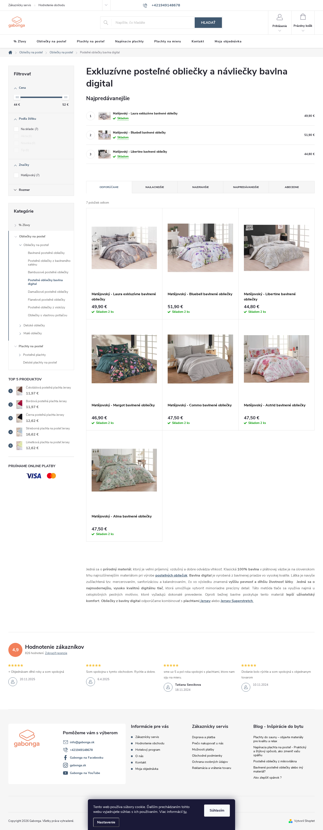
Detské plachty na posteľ (40, 362)
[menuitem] (19, 41)
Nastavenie (106, 822)
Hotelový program (147, 750)
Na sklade (29, 129)
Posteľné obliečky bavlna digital (45, 282)
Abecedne (292, 187)
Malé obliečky (33, 333)
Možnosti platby (203, 749)
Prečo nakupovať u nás (207, 743)
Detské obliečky (34, 325)
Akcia (26, 136)
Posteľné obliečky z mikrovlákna (275, 761)
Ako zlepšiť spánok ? (267, 778)
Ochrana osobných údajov (210, 762)
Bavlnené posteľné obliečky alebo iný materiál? (278, 769)
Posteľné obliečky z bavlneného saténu (49, 263)
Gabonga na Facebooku (86, 758)
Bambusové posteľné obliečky (48, 272)
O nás (139, 756)
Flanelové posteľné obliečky (46, 300)
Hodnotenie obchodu (51, 5)
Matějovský (30, 175)
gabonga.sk (78, 765)
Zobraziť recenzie (56, 653)
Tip (24, 150)
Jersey (205, 601)
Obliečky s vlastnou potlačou (47, 315)
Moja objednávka (146, 769)
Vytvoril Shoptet (304, 821)
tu (185, 811)
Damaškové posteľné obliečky (48, 292)
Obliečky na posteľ (32, 236)
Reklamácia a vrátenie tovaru (211, 768)
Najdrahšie (200, 187)
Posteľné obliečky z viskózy (46, 307)
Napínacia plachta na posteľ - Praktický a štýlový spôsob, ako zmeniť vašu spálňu (279, 751)
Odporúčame (109, 187)
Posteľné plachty (34, 355)
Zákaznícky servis (19, 5)
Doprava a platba (203, 737)
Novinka (27, 143)
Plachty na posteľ (31, 346)
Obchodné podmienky (207, 756)
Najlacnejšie (154, 187)
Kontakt (140, 762)
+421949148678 (81, 750)
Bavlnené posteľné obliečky (46, 253)
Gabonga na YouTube (85, 773)
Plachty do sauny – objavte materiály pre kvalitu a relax (278, 739)
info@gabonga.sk (82, 742)
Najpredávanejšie (246, 187)
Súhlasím (217, 810)
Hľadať (208, 22)
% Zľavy (24, 225)
